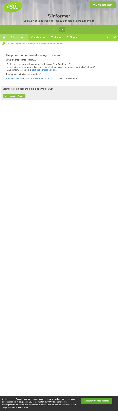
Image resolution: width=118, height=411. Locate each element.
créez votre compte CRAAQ (37, 78)
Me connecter (104, 4)
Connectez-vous (14, 78)
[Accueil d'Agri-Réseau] (13, 6)
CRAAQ (50, 402)
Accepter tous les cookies (96, 400)
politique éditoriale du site (44, 70)
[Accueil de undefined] (4, 37)
